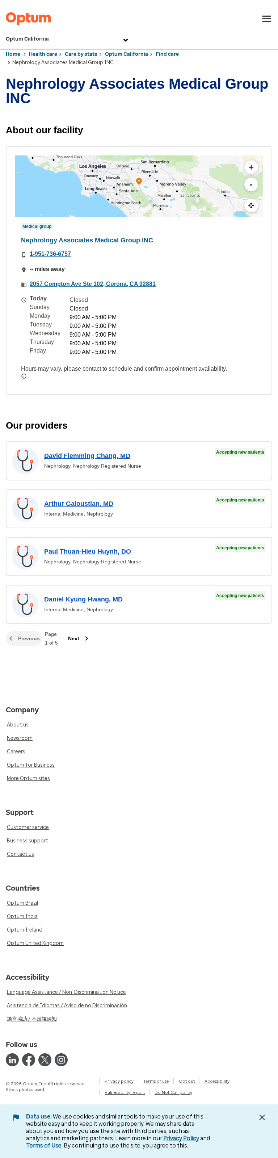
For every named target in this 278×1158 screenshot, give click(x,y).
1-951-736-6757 (50, 254)
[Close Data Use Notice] (262, 1117)
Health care (43, 54)
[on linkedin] (12, 1059)
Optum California (27, 39)
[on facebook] (28, 1059)
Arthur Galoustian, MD (78, 503)
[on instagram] (61, 1059)
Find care (167, 54)
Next (73, 638)
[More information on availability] (24, 376)
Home (13, 54)
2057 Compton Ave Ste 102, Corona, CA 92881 (93, 284)
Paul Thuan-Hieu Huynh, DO (87, 551)
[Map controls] (251, 205)
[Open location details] (139, 182)
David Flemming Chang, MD (87, 455)
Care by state (81, 54)
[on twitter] (44, 1059)
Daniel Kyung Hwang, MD (83, 599)
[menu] (266, 18)
